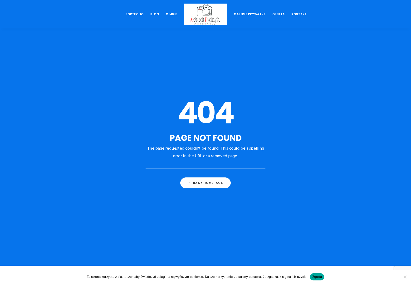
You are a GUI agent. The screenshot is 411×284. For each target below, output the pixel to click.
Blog (154, 14)
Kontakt (299, 14)
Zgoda (317, 277)
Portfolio (135, 14)
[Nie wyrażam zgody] (405, 276)
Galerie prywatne (250, 14)
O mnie (171, 14)
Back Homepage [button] (208, 183)
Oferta (278, 14)
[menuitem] (134, 14)
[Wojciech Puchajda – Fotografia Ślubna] (205, 14)
